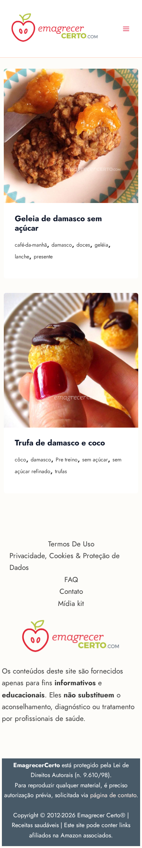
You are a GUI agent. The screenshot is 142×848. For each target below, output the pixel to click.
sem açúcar (95, 459)
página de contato (113, 795)
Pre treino (67, 459)
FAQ (71, 579)
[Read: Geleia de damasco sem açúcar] (71, 136)
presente (43, 256)
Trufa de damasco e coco (60, 442)
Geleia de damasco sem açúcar (58, 223)
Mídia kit (71, 603)
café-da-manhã (31, 245)
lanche (22, 256)
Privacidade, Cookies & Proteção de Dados (64, 562)
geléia (101, 245)
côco (20, 459)
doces (83, 245)
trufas (61, 471)
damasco (61, 245)
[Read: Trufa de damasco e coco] (71, 360)
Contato (71, 591)
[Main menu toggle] (126, 28)
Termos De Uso (71, 544)
